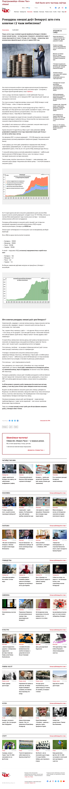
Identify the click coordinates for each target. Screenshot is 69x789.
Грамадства (23, 11)
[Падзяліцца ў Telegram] (12, 421)
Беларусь (5, 426)
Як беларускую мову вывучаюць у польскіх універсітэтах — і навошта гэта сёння (42, 615)
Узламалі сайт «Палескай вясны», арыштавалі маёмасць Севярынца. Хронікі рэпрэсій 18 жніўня (59, 107)
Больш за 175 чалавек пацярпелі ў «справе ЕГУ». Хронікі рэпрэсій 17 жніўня (60, 127)
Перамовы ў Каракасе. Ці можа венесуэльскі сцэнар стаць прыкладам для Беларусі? (25, 616)
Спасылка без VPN (45, 420)
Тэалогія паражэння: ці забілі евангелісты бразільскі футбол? (25, 755)
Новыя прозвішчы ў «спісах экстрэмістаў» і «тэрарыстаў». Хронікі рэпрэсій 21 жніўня (59, 39)
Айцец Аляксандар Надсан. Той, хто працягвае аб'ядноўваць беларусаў (26, 723)
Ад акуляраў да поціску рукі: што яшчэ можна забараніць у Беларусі (59, 614)
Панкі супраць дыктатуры (6, 684)
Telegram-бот (32, 783)
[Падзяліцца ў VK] (18, 421)
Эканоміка (29, 11)
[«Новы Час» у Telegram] (66, 7)
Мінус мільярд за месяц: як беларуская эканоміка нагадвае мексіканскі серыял (59, 513)
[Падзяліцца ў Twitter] (15, 421)
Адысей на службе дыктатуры (58, 684)
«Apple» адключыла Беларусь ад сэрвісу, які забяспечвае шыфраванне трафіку (9, 480)
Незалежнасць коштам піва (9, 613)
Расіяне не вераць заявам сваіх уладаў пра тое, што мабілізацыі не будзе (59, 47)
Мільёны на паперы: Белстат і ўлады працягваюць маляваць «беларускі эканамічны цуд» (59, 56)
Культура (41, 11)
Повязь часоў (48, 11)
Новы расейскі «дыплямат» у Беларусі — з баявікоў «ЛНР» (43, 544)
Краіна (15, 426)
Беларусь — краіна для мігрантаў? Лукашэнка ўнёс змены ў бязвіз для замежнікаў (43, 480)
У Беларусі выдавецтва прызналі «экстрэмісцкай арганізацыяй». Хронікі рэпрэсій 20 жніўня (59, 66)
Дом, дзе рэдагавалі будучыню (42, 648)
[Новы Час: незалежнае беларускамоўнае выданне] (6, 9)
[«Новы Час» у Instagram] (62, 7)
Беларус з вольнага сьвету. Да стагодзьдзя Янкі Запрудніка (9, 722)
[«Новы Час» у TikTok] (59, 7)
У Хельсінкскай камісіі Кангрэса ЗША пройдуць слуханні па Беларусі (26, 479)
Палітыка (16, 11)
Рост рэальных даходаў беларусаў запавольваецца (60, 479)
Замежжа (35, 11)
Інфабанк (30, 91)
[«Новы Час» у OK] (61, 781)
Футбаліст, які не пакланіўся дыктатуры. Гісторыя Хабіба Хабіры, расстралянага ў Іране (43, 757)
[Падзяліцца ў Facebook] (10, 421)
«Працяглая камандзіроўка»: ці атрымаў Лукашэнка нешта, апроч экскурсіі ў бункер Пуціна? (60, 546)
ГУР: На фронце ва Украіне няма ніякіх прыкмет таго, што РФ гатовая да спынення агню (59, 117)
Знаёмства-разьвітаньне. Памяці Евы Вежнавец (59, 722)
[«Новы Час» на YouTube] (64, 781)
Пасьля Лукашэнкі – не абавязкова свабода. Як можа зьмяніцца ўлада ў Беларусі (26, 545)
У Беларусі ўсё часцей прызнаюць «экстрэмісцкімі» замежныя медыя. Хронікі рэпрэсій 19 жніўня (59, 86)
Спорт (59, 11)
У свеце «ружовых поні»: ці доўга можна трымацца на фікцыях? (9, 512)
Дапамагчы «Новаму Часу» (36, 450)
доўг (11, 426)
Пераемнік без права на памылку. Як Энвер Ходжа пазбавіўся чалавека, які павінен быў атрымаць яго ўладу (26, 688)
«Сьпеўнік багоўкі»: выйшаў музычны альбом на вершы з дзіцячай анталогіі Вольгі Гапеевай (24, 651)
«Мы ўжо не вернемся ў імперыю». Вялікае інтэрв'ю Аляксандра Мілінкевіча (9, 545)
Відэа (63, 11)
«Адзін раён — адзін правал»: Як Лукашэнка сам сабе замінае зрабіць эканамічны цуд (26, 513)
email (26, 783)
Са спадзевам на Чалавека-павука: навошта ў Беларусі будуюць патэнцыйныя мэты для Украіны (26, 581)
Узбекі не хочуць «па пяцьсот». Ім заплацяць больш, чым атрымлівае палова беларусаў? (60, 581)
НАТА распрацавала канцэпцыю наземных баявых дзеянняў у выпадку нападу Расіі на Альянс (59, 97)
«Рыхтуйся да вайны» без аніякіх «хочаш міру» (8, 579)
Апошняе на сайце (57, 31)
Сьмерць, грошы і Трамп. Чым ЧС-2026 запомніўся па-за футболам (8, 756)
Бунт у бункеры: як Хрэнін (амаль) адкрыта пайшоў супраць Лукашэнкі (43, 580)
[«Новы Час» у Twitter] (58, 781)
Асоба (55, 11)
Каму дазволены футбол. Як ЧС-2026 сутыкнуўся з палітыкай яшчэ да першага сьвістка (60, 757)
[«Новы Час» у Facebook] (56, 7)
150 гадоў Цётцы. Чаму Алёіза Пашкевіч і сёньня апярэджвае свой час (59, 650)
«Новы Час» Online (29, 776)
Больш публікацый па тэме (58, 493)
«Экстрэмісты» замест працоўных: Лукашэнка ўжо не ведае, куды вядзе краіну (42, 513)
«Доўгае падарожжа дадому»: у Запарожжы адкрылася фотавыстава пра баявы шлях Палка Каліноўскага (9, 652)
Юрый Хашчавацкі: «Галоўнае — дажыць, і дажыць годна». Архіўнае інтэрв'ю (42, 723)
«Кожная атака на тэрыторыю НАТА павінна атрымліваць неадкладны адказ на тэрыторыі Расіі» (60, 75)
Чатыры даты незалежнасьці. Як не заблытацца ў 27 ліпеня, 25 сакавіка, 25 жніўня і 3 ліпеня (43, 687)
